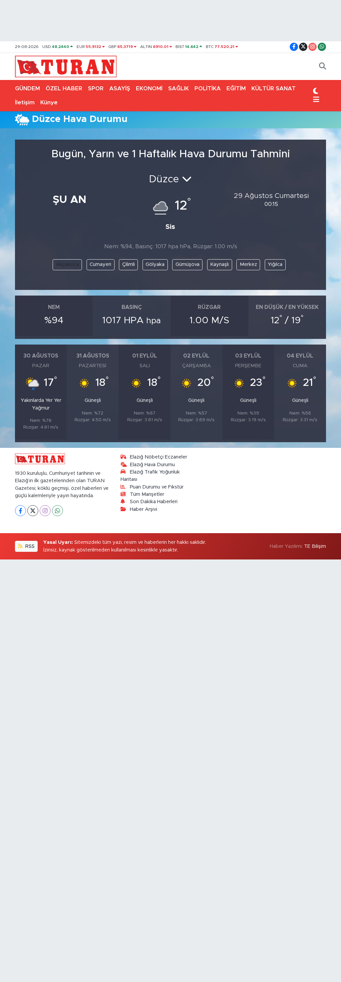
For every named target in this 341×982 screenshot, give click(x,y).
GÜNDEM (27, 88)
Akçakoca (67, 264)
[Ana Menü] (316, 100)
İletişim (25, 102)
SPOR (96, 88)
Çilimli (128, 264)
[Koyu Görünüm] (315, 91)
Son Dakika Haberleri (153, 501)
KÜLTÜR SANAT (273, 88)
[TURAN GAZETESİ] (66, 66)
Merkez (248, 264)
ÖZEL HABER (64, 88)
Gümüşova (187, 264)
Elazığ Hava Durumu (152, 464)
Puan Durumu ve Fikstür (156, 487)
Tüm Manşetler (147, 494)
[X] (32, 510)
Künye (49, 102)
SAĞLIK (178, 88)
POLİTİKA (207, 88)
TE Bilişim (315, 546)
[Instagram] (45, 510)
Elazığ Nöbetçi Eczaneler (158, 457)
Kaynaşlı (219, 264)
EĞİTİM (236, 88)
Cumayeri (100, 264)
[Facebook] (20, 510)
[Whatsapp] (57, 510)
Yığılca (275, 264)
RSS (29, 546)
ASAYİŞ (119, 88)
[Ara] (322, 66)
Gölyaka (155, 264)
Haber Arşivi (143, 509)
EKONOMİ (149, 88)
